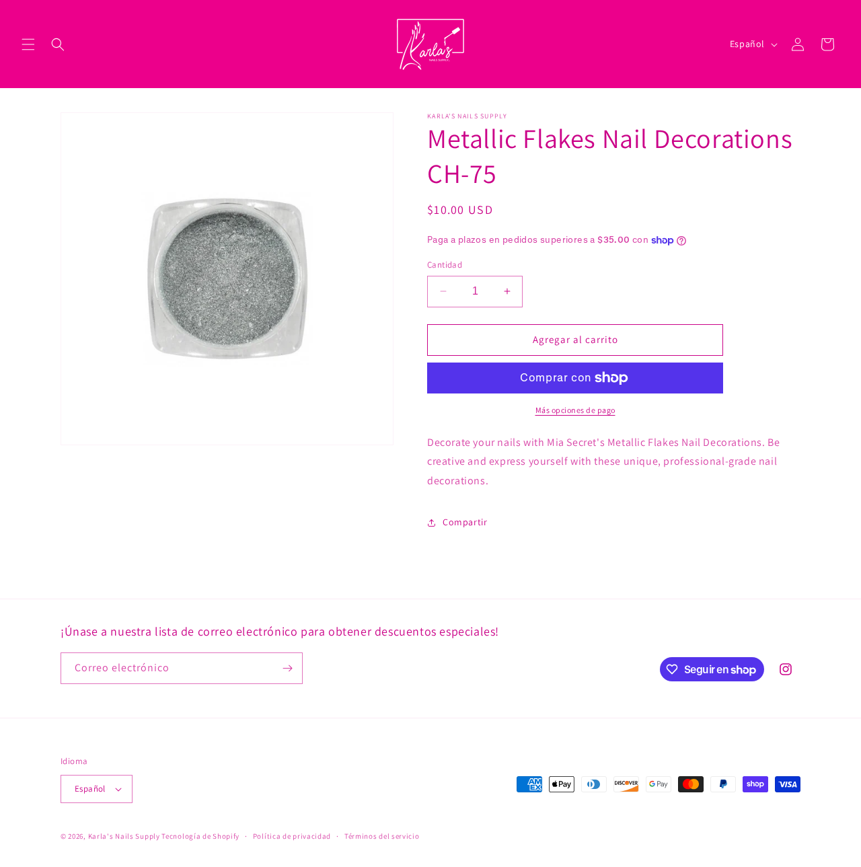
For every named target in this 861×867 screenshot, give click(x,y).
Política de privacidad (292, 836)
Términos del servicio (382, 836)
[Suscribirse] (287, 668)
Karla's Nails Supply (124, 836)
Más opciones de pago (575, 410)
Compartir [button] (465, 522)
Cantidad (444, 264)
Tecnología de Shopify (200, 836)
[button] (28, 44)
